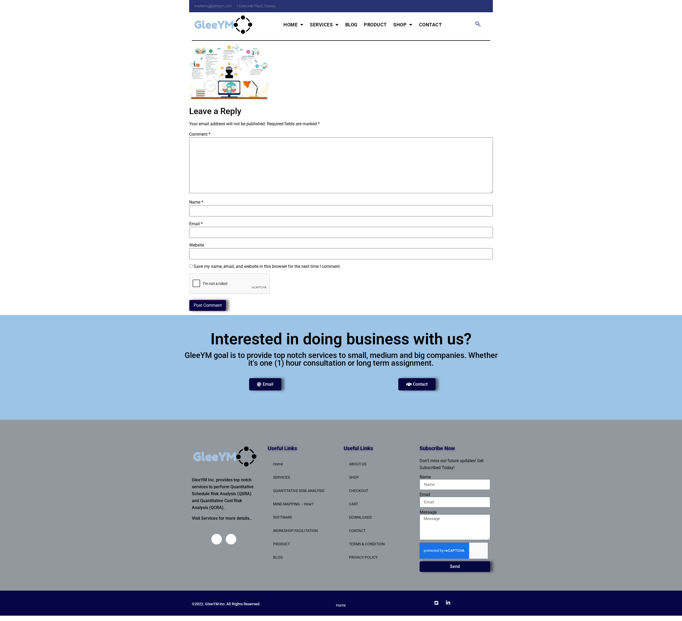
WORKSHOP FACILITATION (295, 531)
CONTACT (430, 24)
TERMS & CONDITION (367, 544)
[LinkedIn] (483, 6)
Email (196, 224)
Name (196, 202)
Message (428, 512)
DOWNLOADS (360, 517)
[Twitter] (473, 6)
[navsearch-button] (478, 24)
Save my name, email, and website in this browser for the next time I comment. (267, 266)
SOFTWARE (282, 517)
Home (278, 464)
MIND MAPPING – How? (293, 504)
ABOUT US (357, 464)
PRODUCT (375, 24)
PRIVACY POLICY (363, 557)
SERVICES (321, 24)
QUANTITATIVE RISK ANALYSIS (298, 491)
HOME (290, 24)
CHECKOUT (358, 491)
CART (353, 504)
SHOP (400, 24)
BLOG (351, 24)
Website (196, 245)
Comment (199, 134)
